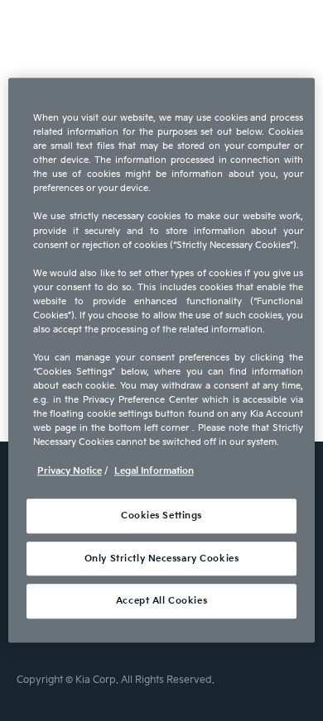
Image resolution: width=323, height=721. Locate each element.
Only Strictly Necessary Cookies (161, 558)
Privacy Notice (69, 471)
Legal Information (154, 471)
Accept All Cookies (161, 601)
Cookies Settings (161, 515)
